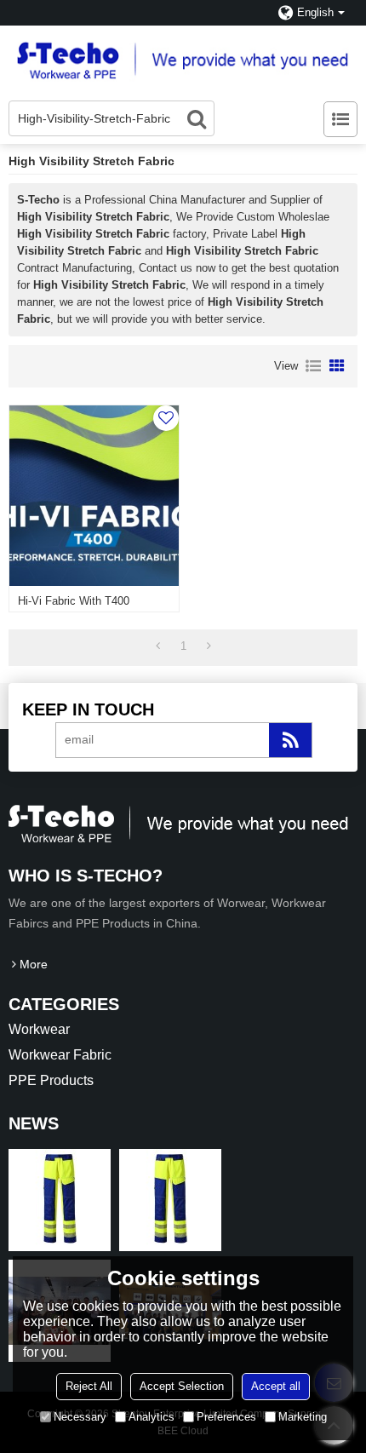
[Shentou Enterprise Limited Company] (183, 59)
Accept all (275, 1386)
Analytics (151, 1416)
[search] (197, 118)
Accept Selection (182, 1386)
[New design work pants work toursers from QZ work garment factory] (60, 1200)
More (34, 964)
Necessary (80, 1416)
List (313, 366)
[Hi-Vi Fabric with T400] (94, 496)
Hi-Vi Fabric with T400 (73, 600)
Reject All (89, 1386)
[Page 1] (158, 646)
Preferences (226, 1416)
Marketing (302, 1416)
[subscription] (290, 740)
